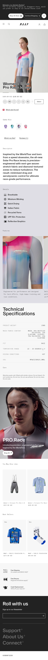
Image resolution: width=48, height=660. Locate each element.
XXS (4, 101)
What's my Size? (9, 138)
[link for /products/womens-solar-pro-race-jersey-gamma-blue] (19, 126)
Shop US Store (14, 16)
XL (28, 101)
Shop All (7, 453)
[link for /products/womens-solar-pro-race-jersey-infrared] (25, 126)
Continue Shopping (31, 16)
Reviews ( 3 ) (23, 138)
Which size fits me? (12, 110)
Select (39, 101)
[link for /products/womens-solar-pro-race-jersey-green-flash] (12, 126)
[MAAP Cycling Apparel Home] (24, 25)
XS (10, 101)
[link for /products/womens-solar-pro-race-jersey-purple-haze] (5, 126)
